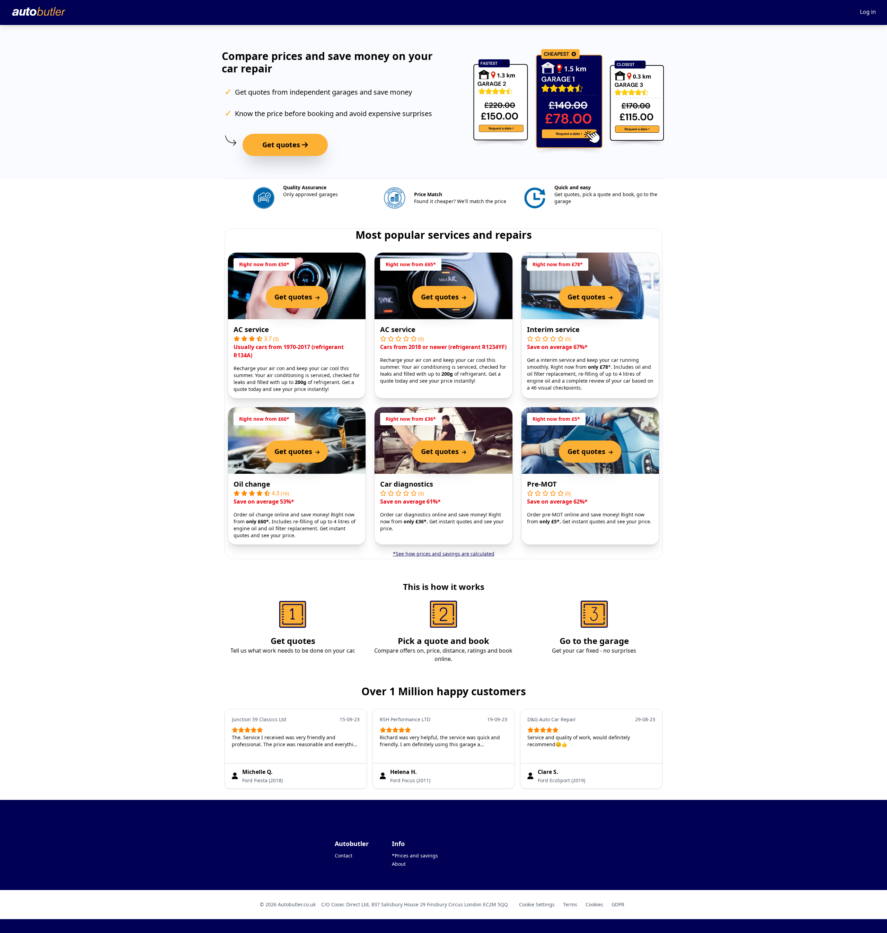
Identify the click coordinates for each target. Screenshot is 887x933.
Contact (343, 855)
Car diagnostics (406, 484)
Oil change (252, 484)
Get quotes (282, 144)
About (399, 864)
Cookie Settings (537, 904)
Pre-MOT (542, 484)
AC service (251, 329)
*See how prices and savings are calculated (443, 553)
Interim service (553, 329)
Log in (868, 12)
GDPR (618, 904)
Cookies (594, 904)
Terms (570, 904)
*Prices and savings (415, 855)
